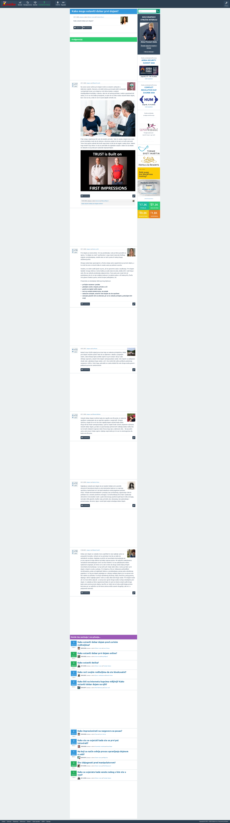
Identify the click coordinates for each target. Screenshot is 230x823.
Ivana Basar (109, 746)
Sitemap (48, 821)
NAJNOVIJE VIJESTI (149, 189)
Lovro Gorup (106, 648)
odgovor (89, 83)
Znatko (3, 821)
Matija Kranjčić (96, 550)
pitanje (81, 17)
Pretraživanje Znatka (149, 198)
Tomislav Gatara (107, 666)
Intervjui (9, 821)
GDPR (43, 821)
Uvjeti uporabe (36, 821)
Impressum (144, 193)
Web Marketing (99, 687)
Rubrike (35, 5)
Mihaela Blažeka (96, 414)
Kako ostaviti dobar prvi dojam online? (92, 203)
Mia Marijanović (107, 766)
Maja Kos (105, 757)
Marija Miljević (105, 201)
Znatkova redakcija (152, 193)
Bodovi (29, 821)
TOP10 (58, 5)
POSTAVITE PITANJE (44, 5)
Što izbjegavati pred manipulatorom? (97, 762)
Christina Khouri (100, 17)
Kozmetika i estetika (100, 746)
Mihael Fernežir (96, 83)
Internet (98, 201)
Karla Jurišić (96, 249)
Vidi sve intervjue (148, 51)
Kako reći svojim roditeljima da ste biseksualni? (102, 672)
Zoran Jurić (107, 687)
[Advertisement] (103, 61)
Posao (96, 734)
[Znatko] (9, 3)
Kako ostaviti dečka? (88, 662)
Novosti (20, 5)
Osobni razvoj (98, 757)
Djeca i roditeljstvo (99, 675)
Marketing (15, 821)
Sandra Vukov (96, 482)
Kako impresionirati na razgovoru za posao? (100, 731)
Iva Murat (95, 348)
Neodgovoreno (27, 5)
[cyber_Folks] (149, 178)
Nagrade (63, 5)
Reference (22, 821)
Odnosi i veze (91, 17)
